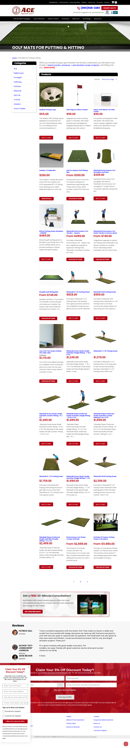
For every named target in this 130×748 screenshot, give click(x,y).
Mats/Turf (75, 19)
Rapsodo (18, 91)
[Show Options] (60, 685)
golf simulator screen (82, 65)
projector (95, 65)
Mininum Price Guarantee (75, 720)
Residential (53, 2)
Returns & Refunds (73, 727)
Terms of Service (90, 737)
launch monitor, (54, 65)
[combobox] (36, 685)
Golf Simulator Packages (22, 19)
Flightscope (19, 73)
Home (14, 58)
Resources (97, 19)
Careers (96, 716)
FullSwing (18, 82)
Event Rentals (75, 2)
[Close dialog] (28, 667)
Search (107, 2)
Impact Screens (53, 19)
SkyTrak (17, 95)
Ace (15, 68)
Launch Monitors (38, 19)
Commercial (63, 2)
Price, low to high (108, 79)
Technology (87, 19)
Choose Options (75, 199)
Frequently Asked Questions (103, 720)
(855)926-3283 (90, 8)
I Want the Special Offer (15, 721)
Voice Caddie (19, 108)
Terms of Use (69, 737)
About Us (91, 2)
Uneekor (17, 104)
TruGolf (17, 99)
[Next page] (87, 581)
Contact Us (98, 727)
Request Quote (109, 8)
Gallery (84, 2)
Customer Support (100, 730)
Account (100, 2)
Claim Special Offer (65, 697)
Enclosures (65, 19)
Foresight (18, 77)
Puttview (17, 86)
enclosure (66, 65)
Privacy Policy (71, 723)
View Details (46, 199)
